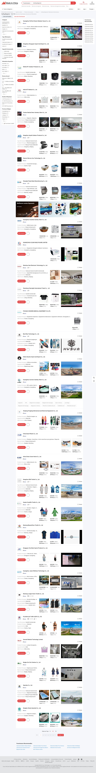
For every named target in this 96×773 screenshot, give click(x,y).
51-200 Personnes (7, 101)
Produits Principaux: (22, 26)
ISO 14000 (5, 71)
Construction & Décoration (6, 22)
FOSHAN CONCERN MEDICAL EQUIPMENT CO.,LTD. (36, 311)
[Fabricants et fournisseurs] (10, 3)
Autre (4, 46)
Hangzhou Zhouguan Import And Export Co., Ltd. (36, 44)
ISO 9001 (5, 63)
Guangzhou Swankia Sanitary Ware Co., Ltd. (35, 219)
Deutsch (42, 761)
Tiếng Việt (92, 761)
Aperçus (74, 759)
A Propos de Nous (17, 759)
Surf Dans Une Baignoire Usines (73, 747)
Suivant (59, 735)
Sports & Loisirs (7, 27)
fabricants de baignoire (36, 6)
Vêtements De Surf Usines (55, 747)
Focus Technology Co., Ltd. (47, 765)
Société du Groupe (7, 44)
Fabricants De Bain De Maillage (73, 745)
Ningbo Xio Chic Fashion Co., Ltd (31, 662)
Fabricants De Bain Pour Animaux (57, 745)
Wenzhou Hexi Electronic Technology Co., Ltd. (35, 265)
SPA (26, 402)
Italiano (52, 761)
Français (32, 761)
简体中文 (17, 761)
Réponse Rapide (8, 53)
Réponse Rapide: (21, 120)
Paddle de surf (61, 405)
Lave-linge (67, 402)
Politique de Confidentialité (43, 759)
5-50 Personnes (7, 99)
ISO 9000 (5, 67)
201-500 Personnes (7, 106)
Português (47, 761)
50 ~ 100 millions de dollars (7, 88)
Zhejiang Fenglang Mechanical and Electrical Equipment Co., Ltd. (40, 411)
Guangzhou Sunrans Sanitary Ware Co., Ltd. (35, 379)
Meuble (5, 25)
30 (52, 731)
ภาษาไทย (82, 761)
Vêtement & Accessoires (7, 31)
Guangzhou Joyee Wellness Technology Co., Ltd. (36, 571)
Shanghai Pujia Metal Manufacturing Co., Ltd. (35, 181)
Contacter (22, 32)
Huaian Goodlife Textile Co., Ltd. (31, 502)
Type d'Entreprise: (21, 72)
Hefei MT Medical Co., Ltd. (30, 89)
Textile (4, 29)
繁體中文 (22, 761)
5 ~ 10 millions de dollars (8, 85)
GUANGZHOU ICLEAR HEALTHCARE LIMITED (35, 242)
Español (37, 761)
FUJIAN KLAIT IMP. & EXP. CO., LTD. (32, 616)
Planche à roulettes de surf (49, 405)
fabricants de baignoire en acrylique (57, 6)
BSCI (4, 69)
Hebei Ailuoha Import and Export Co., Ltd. (34, 357)
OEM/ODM (6, 51)
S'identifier (92, 4)
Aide (79, 9)
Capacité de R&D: (21, 144)
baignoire (20, 402)
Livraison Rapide (8, 55)
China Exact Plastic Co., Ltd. (30, 434)
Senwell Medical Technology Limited (33, 639)
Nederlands (73, 761)
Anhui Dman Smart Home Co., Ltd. (32, 456)
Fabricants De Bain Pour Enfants (40, 745)
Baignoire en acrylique (35, 402)
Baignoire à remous (35, 405)
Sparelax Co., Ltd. (27, 685)
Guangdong (6, 111)
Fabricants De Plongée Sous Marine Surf (41, 747)
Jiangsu (5, 115)
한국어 (64, 761)
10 (50, 731)
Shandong (5, 117)
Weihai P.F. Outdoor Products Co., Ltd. (33, 67)
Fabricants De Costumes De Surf (23, 747)
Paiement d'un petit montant (7, 57)
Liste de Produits (7, 16)
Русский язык (58, 761)
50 (55, 731)
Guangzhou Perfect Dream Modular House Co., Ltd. (37, 21)
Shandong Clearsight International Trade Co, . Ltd (36, 288)
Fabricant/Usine (7, 42)
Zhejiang (5, 113)
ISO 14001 (5, 65)
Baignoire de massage (47, 402)
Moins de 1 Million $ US (7, 79)
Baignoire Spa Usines (20, 749)
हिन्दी (78, 761)
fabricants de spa (45, 6)
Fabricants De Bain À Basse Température (24, 745)
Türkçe (87, 761)
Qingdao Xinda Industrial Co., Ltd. (32, 708)
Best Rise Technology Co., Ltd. (31, 334)
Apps (84, 9)
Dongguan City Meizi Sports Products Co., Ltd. (35, 548)
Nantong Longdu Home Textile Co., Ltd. (33, 594)
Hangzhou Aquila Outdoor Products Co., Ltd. (35, 135)
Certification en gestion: (22, 343)
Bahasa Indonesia (48, 762)
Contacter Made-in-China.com (57, 759)
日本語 (27, 761)
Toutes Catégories (8, 9)
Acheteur (71, 9)
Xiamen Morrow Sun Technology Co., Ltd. (34, 158)
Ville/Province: (20, 28)
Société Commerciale (7, 39)
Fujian (4, 119)
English (12, 761)
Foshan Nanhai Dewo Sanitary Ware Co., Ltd (35, 112)
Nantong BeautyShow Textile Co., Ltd (33, 525)
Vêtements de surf (71, 405)
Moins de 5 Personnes (7, 103)
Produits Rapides (68, 759)
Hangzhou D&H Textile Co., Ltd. (31, 479)
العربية (68, 761)
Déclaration (25, 759)
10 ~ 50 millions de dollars (6, 91)
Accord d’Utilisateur (33, 759)
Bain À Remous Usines (37, 749)
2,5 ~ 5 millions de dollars (8, 82)
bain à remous (58, 402)
